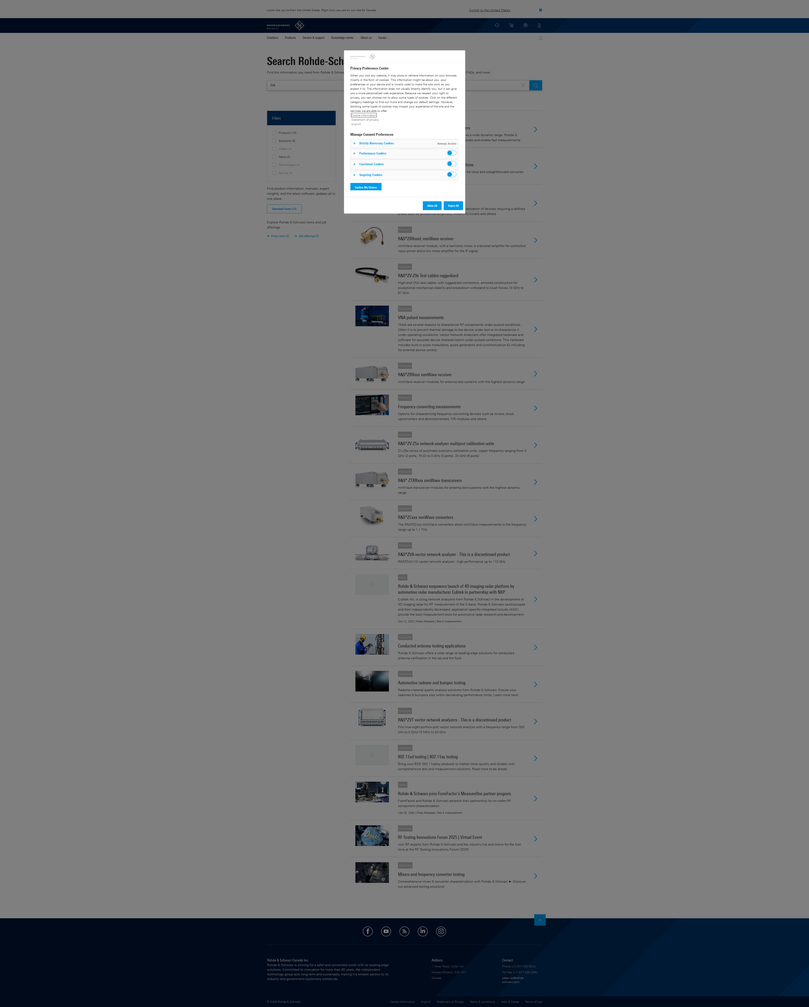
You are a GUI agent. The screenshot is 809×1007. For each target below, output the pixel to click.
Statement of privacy (365, 119)
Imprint (356, 124)
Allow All (432, 205)
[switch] (451, 153)
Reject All (453, 205)
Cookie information (363, 115)
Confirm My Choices (366, 187)
